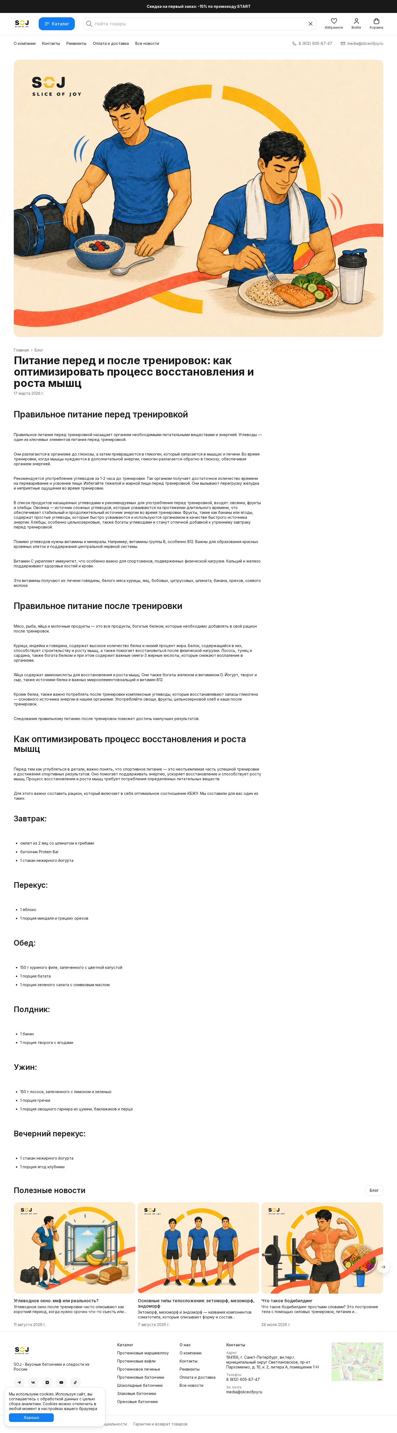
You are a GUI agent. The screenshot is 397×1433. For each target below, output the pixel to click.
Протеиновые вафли (136, 1361)
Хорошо (31, 1417)
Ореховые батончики (137, 1401)
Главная (21, 350)
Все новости (147, 43)
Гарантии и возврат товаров (160, 1424)
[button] (334, 24)
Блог (39, 350)
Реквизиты (76, 43)
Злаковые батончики (136, 1393)
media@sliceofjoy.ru (244, 1392)
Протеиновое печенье (138, 1369)
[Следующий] (383, 1267)
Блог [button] (374, 1190)
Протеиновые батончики (140, 1377)
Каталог (60, 23)
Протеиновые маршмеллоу (143, 1353)
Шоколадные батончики (140, 1385)
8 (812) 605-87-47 (243, 1379)
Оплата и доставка (111, 43)
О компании (25, 43)
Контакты (51, 43)
